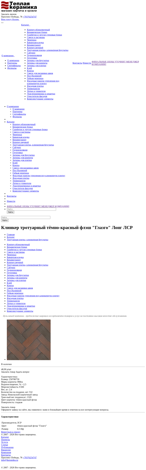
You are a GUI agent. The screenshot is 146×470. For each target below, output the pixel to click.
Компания (6, 452)
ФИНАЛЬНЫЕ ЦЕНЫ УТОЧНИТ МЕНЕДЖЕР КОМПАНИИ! (38, 206)
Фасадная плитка (35, 86)
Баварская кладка (35, 42)
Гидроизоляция (34, 55)
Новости (87, 63)
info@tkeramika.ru (9, 460)
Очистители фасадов (37, 96)
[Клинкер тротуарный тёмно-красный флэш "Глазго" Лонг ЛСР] (29, 359)
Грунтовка (32, 58)
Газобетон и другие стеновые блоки (44, 35)
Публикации (7, 447)
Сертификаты (14, 65)
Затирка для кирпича (37, 63)
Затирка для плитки (36, 65)
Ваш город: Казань (10, 19)
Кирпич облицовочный (38, 29)
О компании (8, 55)
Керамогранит (34, 45)
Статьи (4, 445)
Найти (10, 212)
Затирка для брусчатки (38, 60)
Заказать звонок (9, 14)
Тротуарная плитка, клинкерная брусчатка (47, 50)
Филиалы (12, 68)
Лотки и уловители (36, 91)
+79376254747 (30, 17)
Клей (29, 68)
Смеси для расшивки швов (40, 73)
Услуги (4, 442)
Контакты (77, 63)
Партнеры (12, 63)
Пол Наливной (34, 76)
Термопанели (33, 88)
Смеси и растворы (36, 37)
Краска (30, 70)
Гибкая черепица (35, 78)
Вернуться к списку (10, 432)
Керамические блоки (37, 32)
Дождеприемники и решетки (41, 94)
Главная (11, 234)
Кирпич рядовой (35, 47)
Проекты (5, 439)
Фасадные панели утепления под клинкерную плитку (43, 82)
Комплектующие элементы (40, 99)
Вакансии (6, 450)
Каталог (25, 25)
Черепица (31, 40)
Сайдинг (31, 53)
